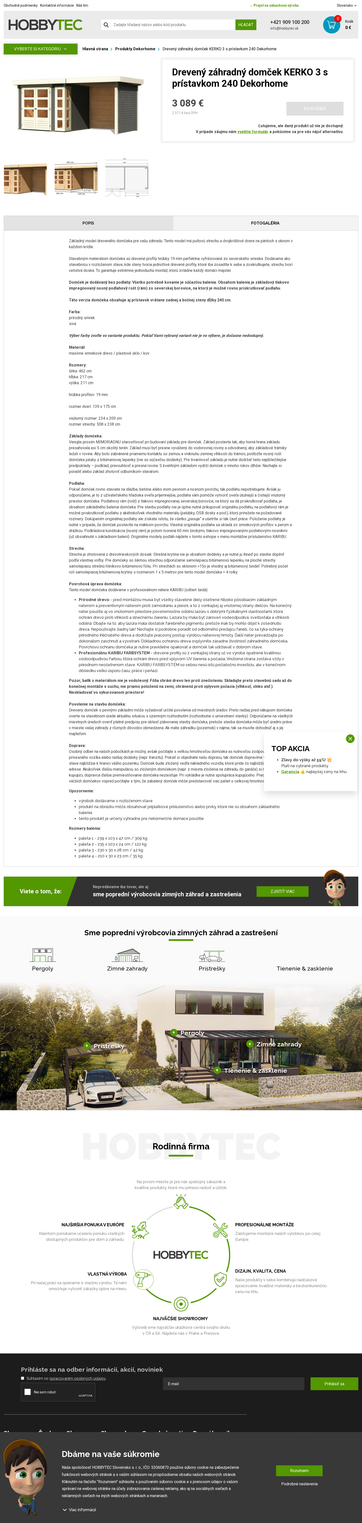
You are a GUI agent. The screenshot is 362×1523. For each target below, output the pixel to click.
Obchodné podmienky (21, 5)
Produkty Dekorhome (135, 49)
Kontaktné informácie (57, 5)
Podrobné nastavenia (299, 1483)
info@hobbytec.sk (284, 28)
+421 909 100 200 (289, 22)
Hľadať (245, 24)
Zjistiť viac (283, 891)
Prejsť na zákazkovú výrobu (274, 5)
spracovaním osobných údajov (77, 1378)
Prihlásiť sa (334, 1384)
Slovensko (345, 5)
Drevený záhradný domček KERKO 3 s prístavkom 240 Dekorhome (220, 49)
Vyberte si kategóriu (37, 49)
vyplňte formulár (252, 131)
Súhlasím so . (66, 1378)
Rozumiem (299, 1470)
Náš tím (82, 5)
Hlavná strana (95, 49)
